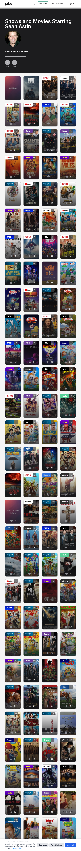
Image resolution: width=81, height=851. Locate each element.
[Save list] (14, 62)
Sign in (71, 4)
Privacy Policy (16, 848)
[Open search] (33, 3)
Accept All (70, 845)
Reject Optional (57, 845)
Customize (43, 845)
